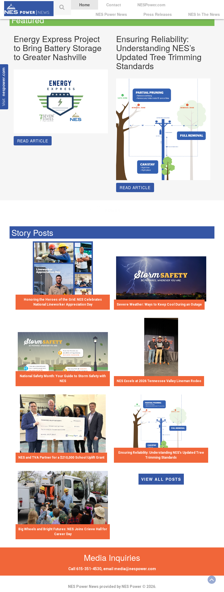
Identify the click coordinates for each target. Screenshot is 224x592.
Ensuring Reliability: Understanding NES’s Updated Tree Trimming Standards (161, 455)
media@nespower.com (135, 569)
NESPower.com (151, 4)
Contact (113, 4)
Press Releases (157, 14)
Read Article (32, 140)
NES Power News (111, 14)
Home (84, 4)
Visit (4, 87)
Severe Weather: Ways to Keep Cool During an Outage (159, 304)
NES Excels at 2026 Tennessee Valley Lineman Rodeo (159, 381)
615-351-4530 (88, 569)
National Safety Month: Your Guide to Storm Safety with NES (63, 378)
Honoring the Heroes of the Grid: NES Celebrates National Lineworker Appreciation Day (63, 302)
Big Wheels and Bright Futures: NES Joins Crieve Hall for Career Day (62, 531)
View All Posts (161, 479)
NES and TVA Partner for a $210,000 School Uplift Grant (61, 457)
